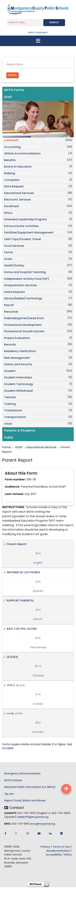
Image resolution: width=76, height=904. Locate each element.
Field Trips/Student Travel (22, 239)
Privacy (45, 847)
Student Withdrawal (18, 391)
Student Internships (18, 377)
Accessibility (54, 855)
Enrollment (11, 206)
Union (8, 424)
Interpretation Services (20, 285)
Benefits (10, 160)
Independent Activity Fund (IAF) (26, 279)
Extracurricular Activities (21, 226)
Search (54, 22)
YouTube (39, 833)
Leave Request (14, 292)
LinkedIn (50, 833)
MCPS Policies (13, 780)
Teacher (10, 397)
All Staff (12, 140)
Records (10, 344)
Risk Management (17, 358)
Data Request (14, 186)
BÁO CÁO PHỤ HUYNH (22, 629)
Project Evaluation (17, 338)
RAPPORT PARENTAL (20, 600)
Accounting (12, 147)
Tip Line (9, 794)
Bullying (9, 173)
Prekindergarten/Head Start (24, 318)
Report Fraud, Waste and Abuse (24, 800)
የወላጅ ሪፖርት (14, 713)
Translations (13, 410)
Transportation (15, 417)
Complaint (11, 180)
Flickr (61, 833)
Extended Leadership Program (25, 219)
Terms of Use (61, 847)
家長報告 (12, 657)
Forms (8, 252)
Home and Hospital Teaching (25, 272)
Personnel (11, 312)
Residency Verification (20, 351)
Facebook (5, 833)
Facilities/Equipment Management (29, 232)
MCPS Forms (14, 90)
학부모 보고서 (16, 685)
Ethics (8, 213)
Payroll (9, 305)
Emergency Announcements (22, 773)
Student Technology (18, 384)
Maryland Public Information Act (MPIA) (29, 787)
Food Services (14, 246)
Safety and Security (18, 364)
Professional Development (23, 325)
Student (10, 371)
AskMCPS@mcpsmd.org (32, 817)
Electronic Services (17, 199)
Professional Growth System (24, 331)
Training (10, 404)
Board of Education (18, 166)
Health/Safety (14, 265)
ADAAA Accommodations (22, 153)
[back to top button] (66, 789)
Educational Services (19, 193)
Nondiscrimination (58, 851)
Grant (8, 259)
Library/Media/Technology (23, 298)
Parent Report (17, 544)
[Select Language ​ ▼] (48, 33)
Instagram (28, 833)
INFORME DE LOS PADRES (23, 572)
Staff (18, 447)
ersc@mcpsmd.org (42, 824)
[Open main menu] (38, 40)
